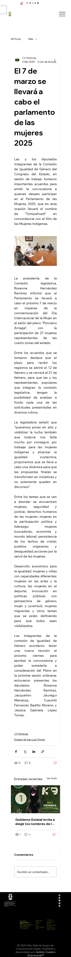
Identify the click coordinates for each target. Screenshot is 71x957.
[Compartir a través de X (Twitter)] (25, 751)
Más (30, 39)
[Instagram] (27, 3)
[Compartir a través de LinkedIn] (34, 751)
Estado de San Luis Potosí (29, 739)
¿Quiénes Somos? (51, 921)
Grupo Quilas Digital (26, 923)
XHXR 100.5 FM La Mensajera (25, 925)
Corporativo (49, 919)
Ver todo (52, 778)
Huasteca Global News (24, 927)
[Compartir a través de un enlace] (42, 751)
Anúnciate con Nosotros (50, 923)
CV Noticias (21, 733)
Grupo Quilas (22, 920)
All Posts (16, 39)
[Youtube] (38, 3)
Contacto (37, 928)
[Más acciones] (54, 60)
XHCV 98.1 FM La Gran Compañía (26, 924)
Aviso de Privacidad (50, 927)
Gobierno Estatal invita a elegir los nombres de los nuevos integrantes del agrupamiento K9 (35, 821)
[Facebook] (30, 3)
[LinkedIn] (35, 3)
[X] (32, 3)
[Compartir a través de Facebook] (16, 751)
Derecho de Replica (24, 928)
